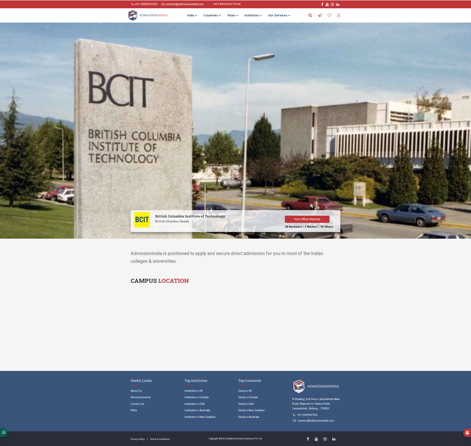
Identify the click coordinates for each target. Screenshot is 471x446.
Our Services (277, 15)
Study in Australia (248, 417)
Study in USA (246, 404)
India (190, 15)
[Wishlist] (329, 16)
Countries (210, 15)
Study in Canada (248, 397)
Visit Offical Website (307, 219)
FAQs (134, 410)
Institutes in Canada (197, 397)
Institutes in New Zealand (200, 417)
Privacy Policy (138, 439)
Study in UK (245, 390)
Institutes (252, 15)
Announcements (141, 397)
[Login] (338, 16)
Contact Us (137, 404)
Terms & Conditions (160, 439)
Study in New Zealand (251, 410)
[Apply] (320, 16)
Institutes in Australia (197, 410)
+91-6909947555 (145, 4)
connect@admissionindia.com (184, 4)
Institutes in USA (195, 404)
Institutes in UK (194, 390)
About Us (136, 390)
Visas (231, 15)
